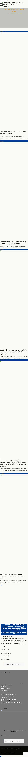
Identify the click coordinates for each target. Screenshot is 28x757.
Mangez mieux (6, 655)
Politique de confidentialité (8, 752)
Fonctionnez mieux (7, 653)
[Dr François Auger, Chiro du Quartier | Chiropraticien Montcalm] (14, 4)
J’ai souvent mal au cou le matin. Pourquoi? (12, 643)
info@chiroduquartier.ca (6, 692)
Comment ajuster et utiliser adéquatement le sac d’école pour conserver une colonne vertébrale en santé (13, 463)
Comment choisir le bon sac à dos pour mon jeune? (13, 638)
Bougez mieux (6, 651)
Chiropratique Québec (9, 695)
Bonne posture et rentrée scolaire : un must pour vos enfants (13, 242)
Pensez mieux (5, 656)
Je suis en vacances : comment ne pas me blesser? (13, 641)
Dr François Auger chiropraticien (12, 664)
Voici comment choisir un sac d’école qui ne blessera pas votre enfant (12, 576)
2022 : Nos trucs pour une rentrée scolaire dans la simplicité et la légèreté (13, 352)
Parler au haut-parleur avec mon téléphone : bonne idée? (15, 640)
